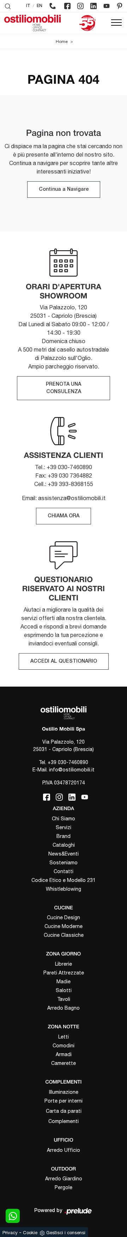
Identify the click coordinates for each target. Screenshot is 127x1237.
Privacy (10, 1232)
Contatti (63, 871)
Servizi (63, 827)
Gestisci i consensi (65, 1232)
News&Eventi (63, 854)
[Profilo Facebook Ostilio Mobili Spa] (67, 6)
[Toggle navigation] (116, 22)
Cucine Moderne (63, 926)
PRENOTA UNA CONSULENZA (63, 388)
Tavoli (63, 999)
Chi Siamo (63, 818)
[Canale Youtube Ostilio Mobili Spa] (107, 6)
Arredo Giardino (63, 1178)
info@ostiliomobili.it (72, 769)
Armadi (64, 1054)
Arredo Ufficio (63, 1150)
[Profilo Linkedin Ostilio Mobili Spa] (93, 6)
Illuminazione (63, 1092)
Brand (63, 836)
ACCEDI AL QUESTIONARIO (63, 661)
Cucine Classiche (64, 935)
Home (62, 41)
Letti (63, 1037)
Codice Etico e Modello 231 (63, 880)
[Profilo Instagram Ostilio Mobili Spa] (80, 6)
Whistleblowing (63, 889)
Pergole (63, 1187)
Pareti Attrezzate (63, 973)
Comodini (63, 1045)
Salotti (64, 990)
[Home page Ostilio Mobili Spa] (32, 23)
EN (39, 6)
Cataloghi (64, 845)
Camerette (63, 1063)
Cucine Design (63, 917)
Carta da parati (63, 1111)
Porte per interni (63, 1101)
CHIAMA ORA (63, 516)
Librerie (63, 964)
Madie (63, 981)
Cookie (30, 1232)
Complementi (63, 1121)
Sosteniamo (63, 862)
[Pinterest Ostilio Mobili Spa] (120, 6)
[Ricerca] (7, 6)
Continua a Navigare (64, 189)
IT (28, 6)
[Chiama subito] (53, 6)
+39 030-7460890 (68, 762)
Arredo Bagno (63, 1008)
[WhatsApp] (13, 1216)
